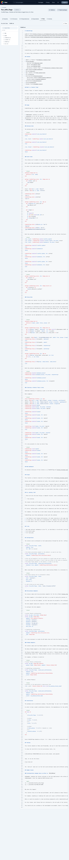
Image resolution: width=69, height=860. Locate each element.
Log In (64, 2)
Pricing (47, 2)
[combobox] (24, 2)
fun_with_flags (7, 10)
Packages (40, 2)
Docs (53, 2)
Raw (66, 23)
